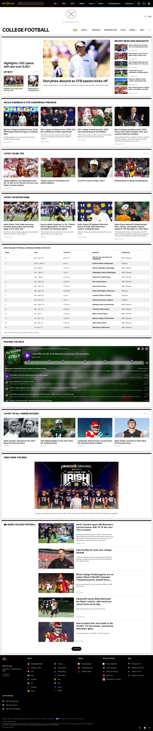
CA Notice (71, 718)
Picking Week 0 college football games (131, 181)
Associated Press (133, 50)
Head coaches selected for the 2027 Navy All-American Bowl (19, 442)
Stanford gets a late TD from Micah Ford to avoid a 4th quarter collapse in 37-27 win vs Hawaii (138, 54)
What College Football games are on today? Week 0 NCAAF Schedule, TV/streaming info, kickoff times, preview (95, 577)
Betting (132, 30)
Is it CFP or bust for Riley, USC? (91, 181)
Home (75, 30)
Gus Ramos (7, 445)
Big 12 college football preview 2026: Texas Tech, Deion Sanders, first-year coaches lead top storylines (131, 131)
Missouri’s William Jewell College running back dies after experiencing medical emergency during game (138, 80)
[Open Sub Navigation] (58, 3)
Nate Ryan (43, 237)
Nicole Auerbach (8, 142)
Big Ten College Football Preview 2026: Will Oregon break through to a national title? (21, 131)
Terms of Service (79, 718)
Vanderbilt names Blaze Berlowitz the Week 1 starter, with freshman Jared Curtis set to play (93, 601)
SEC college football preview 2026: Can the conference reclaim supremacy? (58, 130)
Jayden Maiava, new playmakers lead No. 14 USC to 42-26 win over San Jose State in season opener (21, 183)
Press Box (37, 718)
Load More (76, 649)
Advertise (4, 718)
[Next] (37, 72)
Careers (10, 718)
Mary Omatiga (79, 592)
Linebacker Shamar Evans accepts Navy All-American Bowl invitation (95, 442)
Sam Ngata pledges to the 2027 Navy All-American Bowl (57, 442)
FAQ (23, 718)
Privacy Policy (51, 718)
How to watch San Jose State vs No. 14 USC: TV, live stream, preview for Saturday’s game (94, 626)
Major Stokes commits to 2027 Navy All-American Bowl (130, 442)
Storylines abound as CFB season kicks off (75, 81)
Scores (123, 30)
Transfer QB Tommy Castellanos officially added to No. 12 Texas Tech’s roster (139, 71)
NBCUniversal (11, 721)
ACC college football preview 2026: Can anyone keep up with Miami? (93, 130)
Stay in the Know (7, 666)
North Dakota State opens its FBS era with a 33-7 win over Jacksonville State (138, 63)
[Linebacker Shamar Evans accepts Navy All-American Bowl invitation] (95, 427)
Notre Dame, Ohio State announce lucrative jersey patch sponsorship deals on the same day (19, 226)
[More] (139, 3)
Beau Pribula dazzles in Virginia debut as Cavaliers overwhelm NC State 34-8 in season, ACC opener (139, 88)
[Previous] (34, 72)
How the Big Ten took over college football (94, 551)
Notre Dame (96, 30)
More (142, 30)
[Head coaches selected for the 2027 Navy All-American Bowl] (21, 427)
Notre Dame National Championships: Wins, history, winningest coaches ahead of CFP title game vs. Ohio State (131, 226)
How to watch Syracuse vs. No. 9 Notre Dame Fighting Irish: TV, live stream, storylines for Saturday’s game (58, 226)
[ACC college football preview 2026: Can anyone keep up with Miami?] (95, 116)
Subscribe (5, 674)
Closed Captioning (17, 718)
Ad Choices (44, 718)
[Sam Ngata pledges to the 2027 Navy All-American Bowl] (58, 427)
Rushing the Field (111, 30)
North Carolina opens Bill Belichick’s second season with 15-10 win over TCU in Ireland (94, 527)
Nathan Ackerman (119, 238)
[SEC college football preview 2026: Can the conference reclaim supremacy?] (58, 116)
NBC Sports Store (30, 718)
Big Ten (84, 30)
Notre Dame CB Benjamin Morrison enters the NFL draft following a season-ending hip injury (93, 226)
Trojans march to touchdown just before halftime (55, 182)
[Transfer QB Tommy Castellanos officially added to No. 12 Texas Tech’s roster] (121, 73)
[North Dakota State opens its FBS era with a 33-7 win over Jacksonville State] (121, 64)
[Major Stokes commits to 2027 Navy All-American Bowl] (132, 427)
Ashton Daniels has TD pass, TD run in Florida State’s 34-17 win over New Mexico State (139, 46)
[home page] (8, 3)
